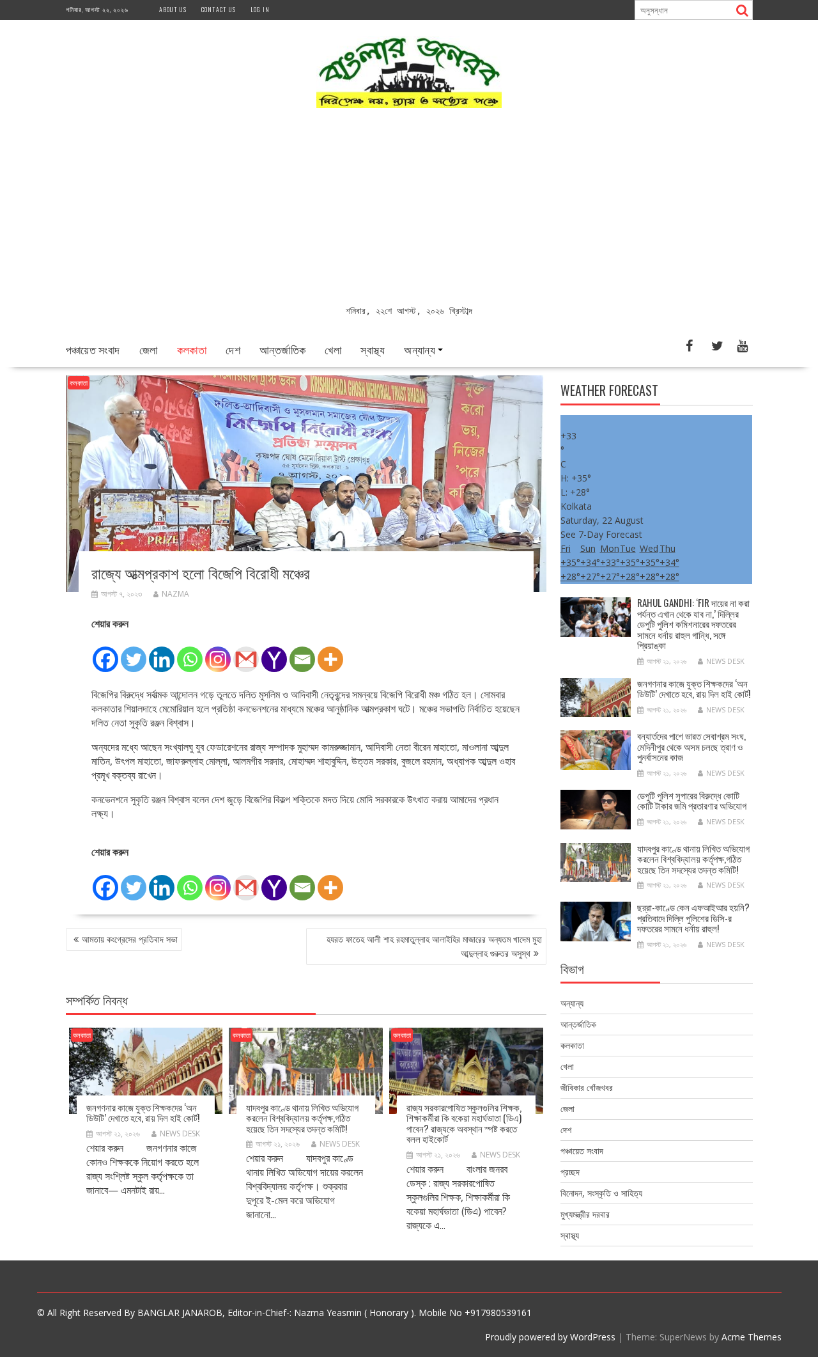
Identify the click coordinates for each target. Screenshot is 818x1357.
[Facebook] (105, 652)
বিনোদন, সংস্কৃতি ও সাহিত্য (601, 1193)
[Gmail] (246, 652)
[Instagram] (218, 652)
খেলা (333, 349)
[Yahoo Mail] (274, 652)
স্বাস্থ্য (372, 349)
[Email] (302, 652)
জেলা (148, 349)
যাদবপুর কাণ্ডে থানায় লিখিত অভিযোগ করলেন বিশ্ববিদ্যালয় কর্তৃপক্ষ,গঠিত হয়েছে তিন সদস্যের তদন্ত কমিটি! (302, 1117)
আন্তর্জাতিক (282, 349)
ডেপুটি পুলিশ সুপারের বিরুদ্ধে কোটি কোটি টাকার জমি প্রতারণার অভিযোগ (691, 800)
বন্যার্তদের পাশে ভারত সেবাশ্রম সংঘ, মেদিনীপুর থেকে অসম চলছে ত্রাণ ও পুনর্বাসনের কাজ (691, 746)
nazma (175, 593)
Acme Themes (752, 1337)
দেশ (233, 349)
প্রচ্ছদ (570, 1172)
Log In (260, 9)
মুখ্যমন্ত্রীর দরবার (585, 1214)
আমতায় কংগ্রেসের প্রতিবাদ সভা (130, 939)
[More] (330, 652)
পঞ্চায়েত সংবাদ (93, 349)
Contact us (218, 9)
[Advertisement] (409, 207)
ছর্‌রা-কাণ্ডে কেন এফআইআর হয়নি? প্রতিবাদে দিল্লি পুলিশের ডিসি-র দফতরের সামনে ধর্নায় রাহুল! (693, 917)
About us (173, 9)
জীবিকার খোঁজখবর (586, 1087)
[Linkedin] (161, 652)
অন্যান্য (419, 349)
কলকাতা (192, 349)
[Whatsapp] (190, 652)
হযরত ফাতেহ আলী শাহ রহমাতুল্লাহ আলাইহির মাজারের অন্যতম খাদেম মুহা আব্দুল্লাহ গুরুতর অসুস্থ (434, 946)
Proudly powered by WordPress (550, 1337)
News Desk (180, 1133)
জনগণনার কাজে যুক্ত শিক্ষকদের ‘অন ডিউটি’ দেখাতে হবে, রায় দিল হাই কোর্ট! (142, 1112)
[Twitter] (133, 652)
